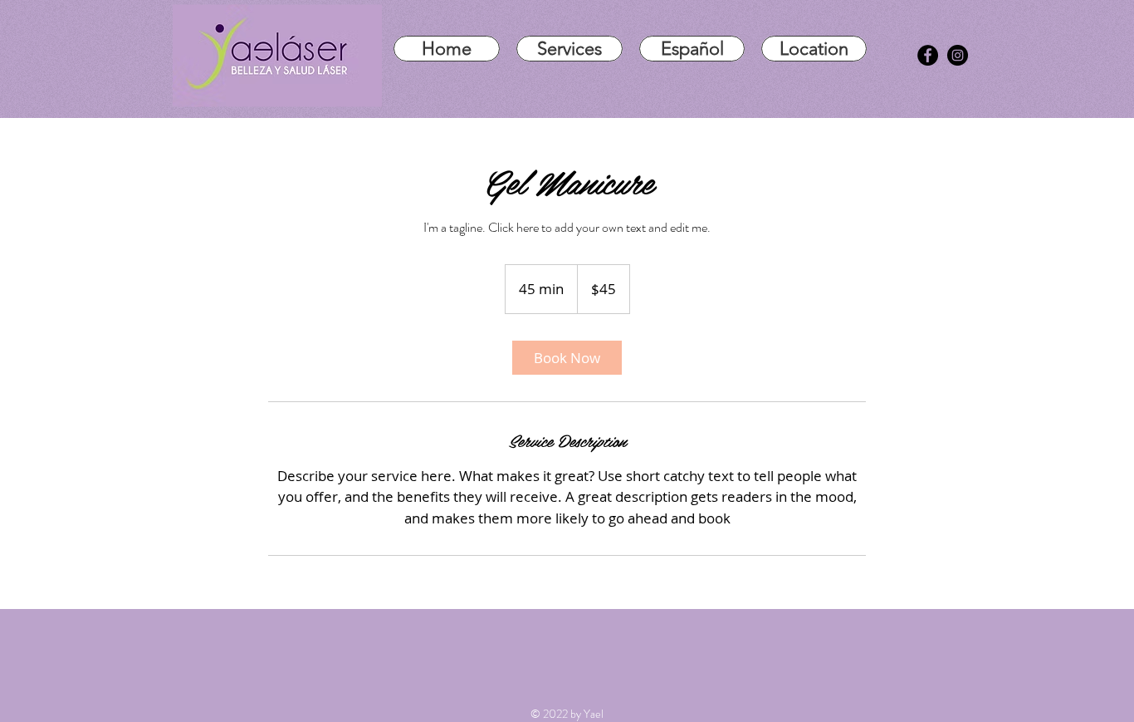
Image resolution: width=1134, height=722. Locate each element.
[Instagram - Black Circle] (957, 55)
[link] (567, 358)
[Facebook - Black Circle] (927, 55)
